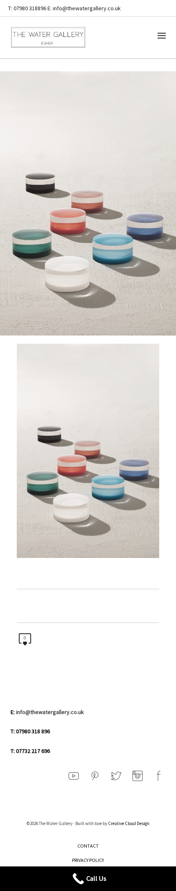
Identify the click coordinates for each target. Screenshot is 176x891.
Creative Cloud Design (128, 823)
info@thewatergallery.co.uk (50, 712)
